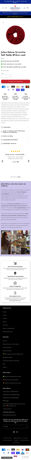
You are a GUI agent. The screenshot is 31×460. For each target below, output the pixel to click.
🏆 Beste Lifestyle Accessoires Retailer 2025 (13, 354)
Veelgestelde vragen (7, 357)
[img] (18, 161)
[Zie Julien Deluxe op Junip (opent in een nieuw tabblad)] (19, 177)
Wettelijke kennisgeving (24, 440)
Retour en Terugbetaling (8, 328)
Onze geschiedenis (7, 347)
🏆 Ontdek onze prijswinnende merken (12, 383)
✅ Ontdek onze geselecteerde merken (12, 376)
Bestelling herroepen (8, 331)
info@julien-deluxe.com (15, 300)
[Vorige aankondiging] (2, 2)
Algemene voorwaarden (7, 440)
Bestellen (5, 318)
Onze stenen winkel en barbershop (11, 360)
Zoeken (4, 312)
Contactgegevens (16, 442)
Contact (5, 315)
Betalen (4, 321)
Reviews (5, 367)
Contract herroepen (6, 457)
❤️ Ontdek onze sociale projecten (11, 379)
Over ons (5, 340)
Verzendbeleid (16, 440)
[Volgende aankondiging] (28, 2)
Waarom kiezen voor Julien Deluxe (11, 344)
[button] (2, 8)
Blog (4, 364)
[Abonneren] (26, 426)
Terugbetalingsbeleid (17, 437)
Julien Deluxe (8, 437)
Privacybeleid (25, 437)
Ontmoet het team (7, 350)
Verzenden (5, 325)
